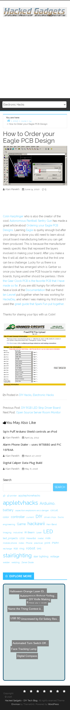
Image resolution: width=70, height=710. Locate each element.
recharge (7, 548)
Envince (15, 704)
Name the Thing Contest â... (25, 608)
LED (48, 531)
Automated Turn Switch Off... (31, 635)
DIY (39, 516)
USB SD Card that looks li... (28, 621)
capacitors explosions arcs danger (32, 510)
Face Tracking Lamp (23, 650)
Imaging (7, 532)
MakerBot (31, 538)
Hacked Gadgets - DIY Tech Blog (21, 700)
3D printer (12, 495)
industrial (18, 532)
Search (7, 479)
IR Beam (29, 532)
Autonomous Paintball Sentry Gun (31, 220)
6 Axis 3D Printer (37, 596)
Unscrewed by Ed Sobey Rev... (40, 617)
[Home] (8, 120)
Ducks (61, 517)
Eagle (29, 230)
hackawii (36, 523)
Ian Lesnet (9, 294)
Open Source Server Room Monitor (38, 412)
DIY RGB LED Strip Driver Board (40, 407)
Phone (29, 543)
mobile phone (10, 543)
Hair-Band (51, 524)
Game (21, 524)
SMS (39, 548)
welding (15, 562)
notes (21, 543)
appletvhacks (20, 502)
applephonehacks (29, 495)
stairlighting (17, 555)
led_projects (10, 538)
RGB (16, 548)
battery (8, 510)
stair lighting (40, 556)
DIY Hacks (25, 395)
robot (30, 548)
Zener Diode (27, 562)
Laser (39, 532)
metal (41, 538)
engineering (9, 524)
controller (18, 517)
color (6, 517)
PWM (55, 542)
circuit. (54, 510)
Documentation (35, 290)
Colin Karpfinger (13, 216)
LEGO (22, 538)
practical (38, 543)
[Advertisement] (35, 58)
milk (48, 538)
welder (6, 562)
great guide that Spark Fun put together (39, 304)
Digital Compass (30, 660)
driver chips (50, 517)
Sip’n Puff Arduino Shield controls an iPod (30, 431)
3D (4, 495)
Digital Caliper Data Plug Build (22, 463)
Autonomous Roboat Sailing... (38, 592)
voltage (54, 556)
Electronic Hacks (43, 395)
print (47, 542)
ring (21, 548)
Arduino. (47, 503)
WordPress (53, 704)
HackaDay (9, 299)
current (30, 517)
